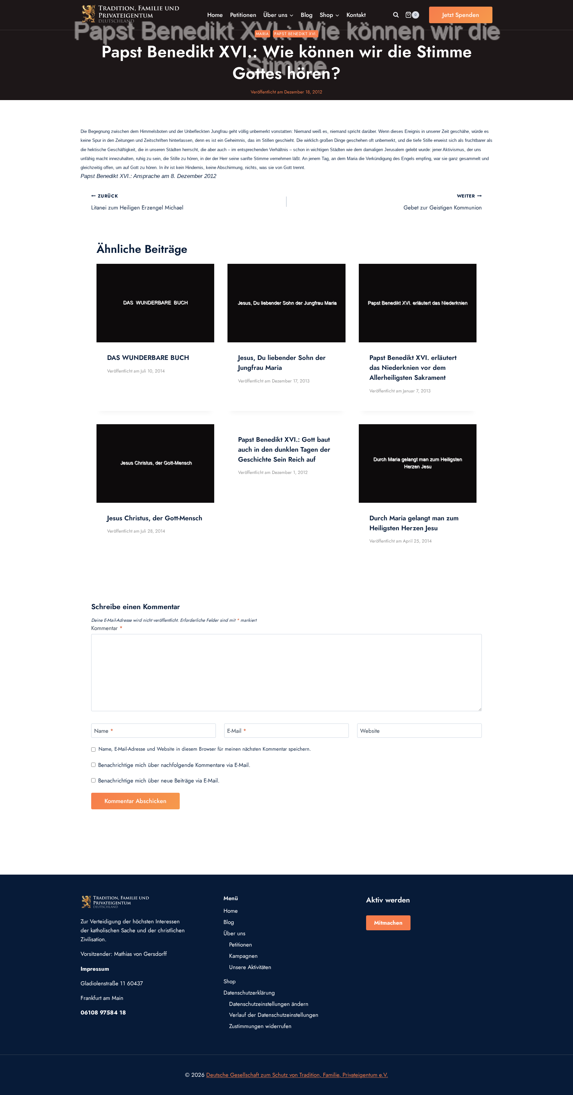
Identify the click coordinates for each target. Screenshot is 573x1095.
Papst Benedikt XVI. (295, 33)
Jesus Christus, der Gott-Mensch (154, 518)
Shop (229, 981)
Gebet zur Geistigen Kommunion (443, 202)
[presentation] (155, 303)
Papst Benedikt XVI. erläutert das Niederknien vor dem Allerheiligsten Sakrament (413, 367)
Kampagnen (243, 956)
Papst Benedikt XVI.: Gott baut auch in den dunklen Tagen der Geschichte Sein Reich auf (284, 449)
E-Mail (236, 731)
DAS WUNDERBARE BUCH (148, 358)
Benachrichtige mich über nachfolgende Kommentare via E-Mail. (174, 765)
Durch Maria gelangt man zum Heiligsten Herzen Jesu (414, 523)
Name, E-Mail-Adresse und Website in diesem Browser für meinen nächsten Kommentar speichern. (204, 749)
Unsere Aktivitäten (250, 967)
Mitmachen (388, 923)
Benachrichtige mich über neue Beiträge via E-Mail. (159, 780)
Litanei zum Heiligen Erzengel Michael (137, 202)
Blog (307, 15)
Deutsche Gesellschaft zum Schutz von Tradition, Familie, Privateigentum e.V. (297, 1075)
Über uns (234, 933)
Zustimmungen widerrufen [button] (260, 1026)
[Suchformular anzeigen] (396, 15)
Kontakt (356, 15)
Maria (262, 33)
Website (370, 731)
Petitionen (243, 15)
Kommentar (107, 628)
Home (215, 15)
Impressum (95, 969)
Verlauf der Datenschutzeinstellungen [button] (273, 1015)
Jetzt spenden (460, 15)
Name (103, 731)
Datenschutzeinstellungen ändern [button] (268, 1004)
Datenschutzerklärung (249, 993)
